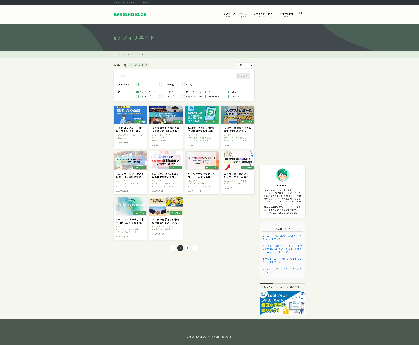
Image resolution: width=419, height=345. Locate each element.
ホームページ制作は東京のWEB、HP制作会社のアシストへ (281, 237)
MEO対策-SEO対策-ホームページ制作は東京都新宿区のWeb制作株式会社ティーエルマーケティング (282, 248)
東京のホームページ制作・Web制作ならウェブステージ (282, 260)
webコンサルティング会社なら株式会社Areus (282, 270)
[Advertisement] (282, 112)
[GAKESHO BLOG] (130, 15)
